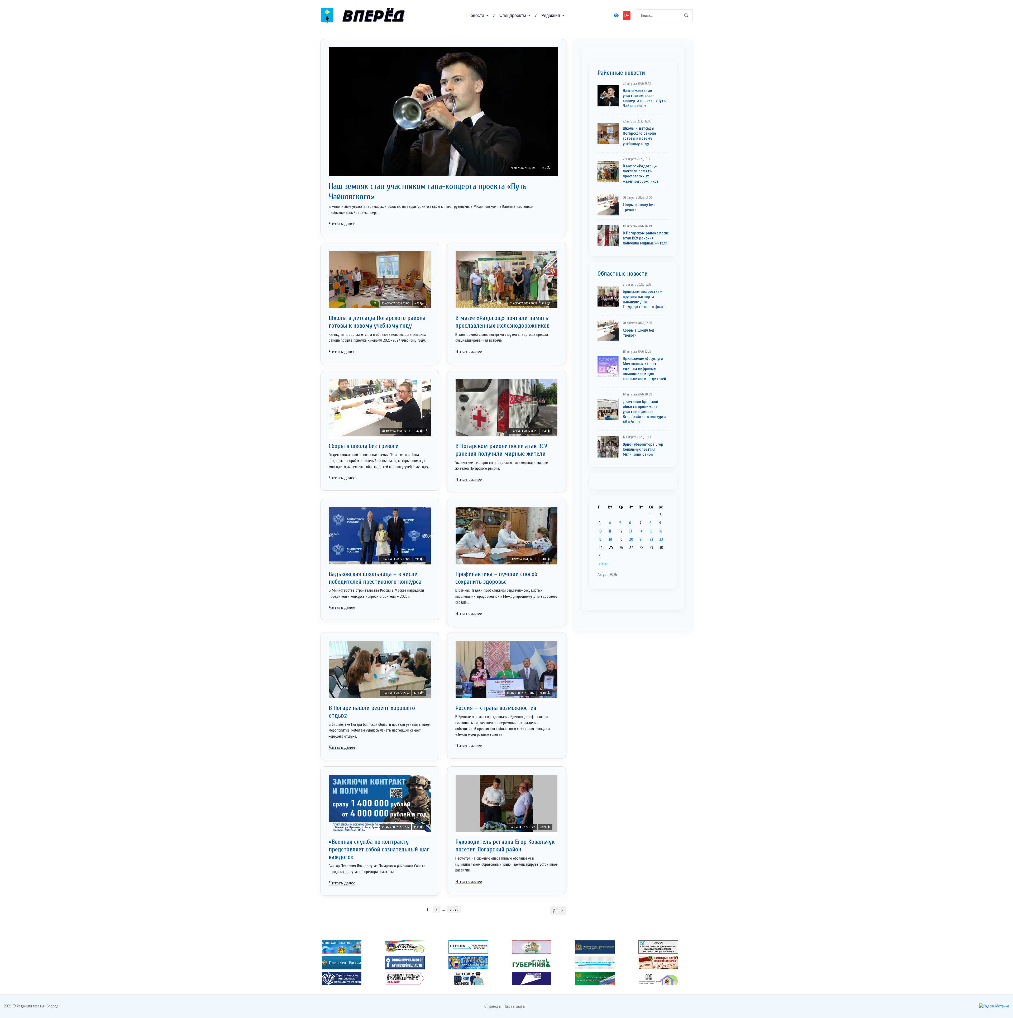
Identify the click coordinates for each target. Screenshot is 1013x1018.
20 (631, 539)
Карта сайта (515, 1006)
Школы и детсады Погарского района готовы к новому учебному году (377, 321)
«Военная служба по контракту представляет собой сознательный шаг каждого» (379, 849)
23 (661, 539)
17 (600, 539)
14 (641, 531)
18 (610, 539)
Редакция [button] (550, 15)
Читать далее (342, 223)
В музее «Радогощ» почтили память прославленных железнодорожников (502, 321)
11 (610, 531)
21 (640, 539)
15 (650, 531)
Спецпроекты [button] (512, 15)
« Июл (603, 564)
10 (600, 531)
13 (630, 531)
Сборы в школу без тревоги (364, 446)
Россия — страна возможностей (495, 707)
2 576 (454, 909)
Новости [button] (475, 15)
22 (651, 539)
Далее (558, 910)
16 (660, 531)
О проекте (492, 1006)
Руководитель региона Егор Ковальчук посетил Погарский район (505, 845)
